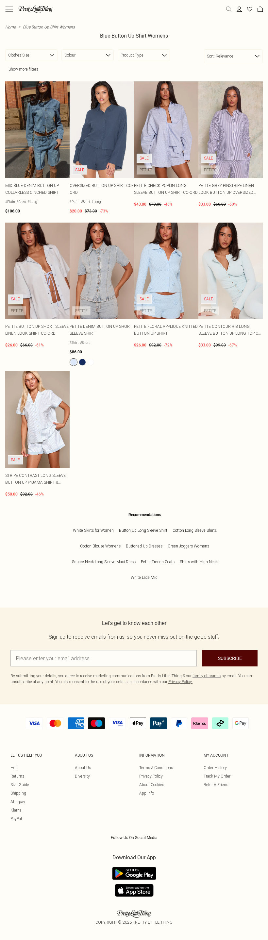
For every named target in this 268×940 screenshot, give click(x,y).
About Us (83, 767)
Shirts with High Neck (199, 561)
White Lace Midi (145, 577)
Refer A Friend (216, 784)
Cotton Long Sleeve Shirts (195, 530)
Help (14, 767)
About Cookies (151, 784)
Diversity (82, 776)
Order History (215, 767)
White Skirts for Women (93, 530)
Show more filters (23, 69)
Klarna (16, 810)
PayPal (16, 818)
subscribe (230, 658)
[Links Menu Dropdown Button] (9, 9)
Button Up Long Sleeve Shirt (143, 530)
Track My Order (217, 776)
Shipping (18, 793)
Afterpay (17, 801)
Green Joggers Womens (188, 546)
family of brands (207, 675)
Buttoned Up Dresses (144, 546)
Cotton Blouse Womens (100, 546)
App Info (146, 793)
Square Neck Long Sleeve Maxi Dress (104, 561)
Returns (17, 776)
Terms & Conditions (156, 767)
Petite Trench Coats (158, 561)
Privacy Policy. (180, 681)
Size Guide (19, 784)
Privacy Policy (151, 776)
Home (10, 27)
